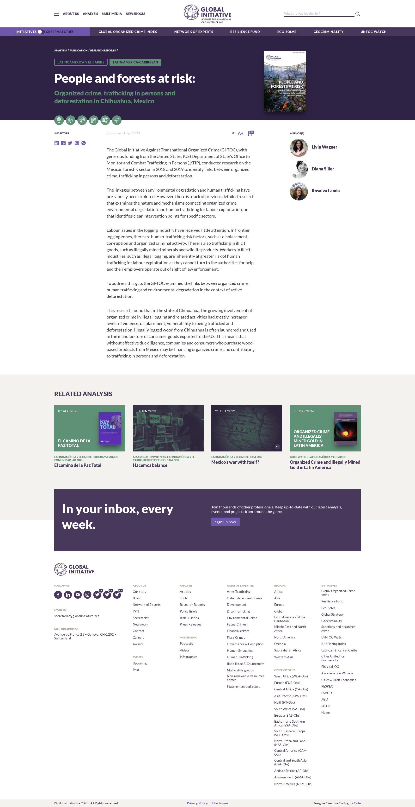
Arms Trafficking (238, 592)
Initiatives (26, 32)
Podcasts (186, 643)
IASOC (326, 706)
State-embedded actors (243, 686)
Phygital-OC (330, 667)
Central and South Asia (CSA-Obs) (290, 762)
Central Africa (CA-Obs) (291, 689)
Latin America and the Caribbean (289, 619)
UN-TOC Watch (332, 637)
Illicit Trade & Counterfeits (245, 664)
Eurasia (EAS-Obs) (287, 715)
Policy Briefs (188, 611)
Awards (138, 644)
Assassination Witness (337, 673)
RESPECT (328, 686)
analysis (60, 50)
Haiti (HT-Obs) (284, 702)
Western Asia (283, 657)
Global (278, 611)
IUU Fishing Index (333, 644)
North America (284, 637)
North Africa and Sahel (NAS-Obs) (290, 743)
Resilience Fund (245, 32)
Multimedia (112, 14)
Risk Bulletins (189, 618)
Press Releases (190, 624)
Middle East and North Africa (290, 628)
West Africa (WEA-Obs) (291, 676)
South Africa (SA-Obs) (289, 709)
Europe (279, 605)
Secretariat (141, 618)
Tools (183, 598)
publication (78, 50)
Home (325, 712)
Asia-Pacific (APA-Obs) (290, 696)
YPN (136, 611)
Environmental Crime (242, 618)
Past (136, 670)
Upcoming (140, 663)
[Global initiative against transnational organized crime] (207, 13)
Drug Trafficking (238, 611)
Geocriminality (329, 32)
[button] (56, 13)
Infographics (188, 657)
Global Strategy (332, 614)
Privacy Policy (197, 803)
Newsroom (135, 14)
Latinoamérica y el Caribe (81, 62)
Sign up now (225, 521)
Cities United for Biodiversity (332, 658)
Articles (185, 592)
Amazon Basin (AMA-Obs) (292, 777)
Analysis (90, 14)
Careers (138, 637)
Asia (277, 598)
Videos (184, 650)
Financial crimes (238, 631)
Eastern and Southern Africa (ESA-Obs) (289, 723)
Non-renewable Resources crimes (245, 678)
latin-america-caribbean (135, 62)
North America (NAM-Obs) (293, 784)
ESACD (326, 693)
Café (357, 803)
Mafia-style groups (240, 670)
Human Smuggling (240, 650)
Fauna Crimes (236, 624)
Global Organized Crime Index (128, 32)
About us (71, 14)
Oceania (280, 644)
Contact (138, 631)
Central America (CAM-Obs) (291, 752)
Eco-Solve (286, 32)
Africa (278, 592)
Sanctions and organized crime (338, 628)
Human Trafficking (240, 657)
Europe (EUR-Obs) (287, 683)
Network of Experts (193, 32)
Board (137, 598)
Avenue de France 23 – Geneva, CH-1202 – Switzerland (85, 636)
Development (236, 605)
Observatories (60, 32)
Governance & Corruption (245, 644)
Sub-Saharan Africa (288, 650)
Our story (139, 592)
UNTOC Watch (374, 32)
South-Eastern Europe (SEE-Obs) (290, 733)
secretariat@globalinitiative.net (76, 616)
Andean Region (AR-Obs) (291, 771)
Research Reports (103, 50)
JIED (324, 699)
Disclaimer (220, 803)
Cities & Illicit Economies (338, 680)
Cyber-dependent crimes (244, 598)
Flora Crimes (236, 637)
